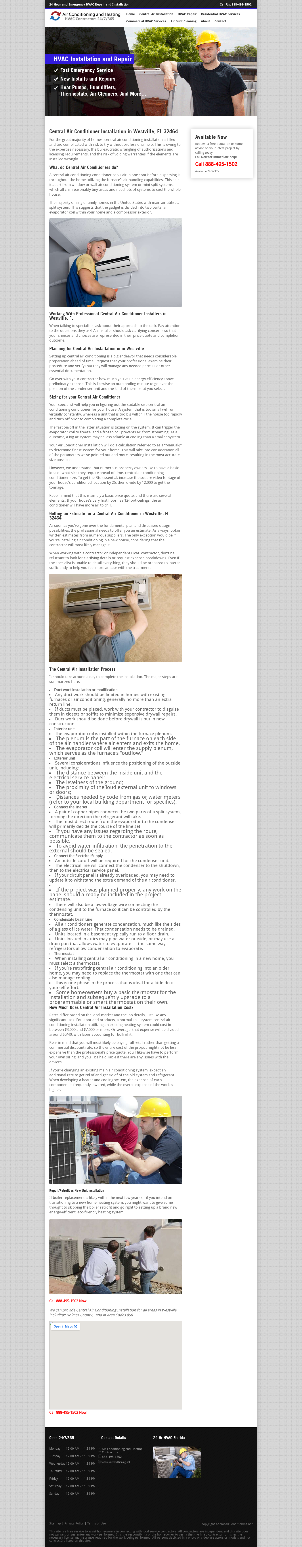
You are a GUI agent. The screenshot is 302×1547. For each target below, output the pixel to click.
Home (130, 14)
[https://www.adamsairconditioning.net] (85, 20)
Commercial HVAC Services (146, 21)
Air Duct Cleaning (183, 21)
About (205, 21)
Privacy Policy (74, 1523)
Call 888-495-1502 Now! (68, 1301)
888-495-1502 (242, 4)
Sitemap (55, 1523)
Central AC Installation (156, 14)
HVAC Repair (187, 14)
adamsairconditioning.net (116, 1462)
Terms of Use (96, 1523)
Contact (220, 21)
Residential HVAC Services (220, 14)
